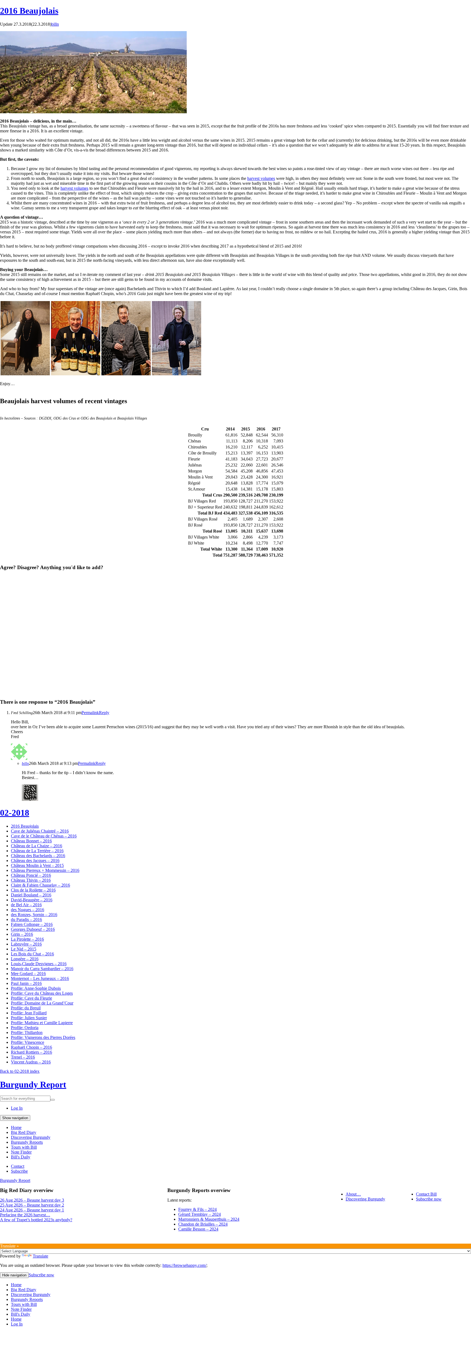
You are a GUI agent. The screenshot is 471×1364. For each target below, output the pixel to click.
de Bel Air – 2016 (26, 904)
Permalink (90, 712)
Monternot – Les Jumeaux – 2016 (40, 978)
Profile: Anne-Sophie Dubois (36, 988)
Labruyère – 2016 (26, 944)
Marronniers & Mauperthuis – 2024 (208, 1219)
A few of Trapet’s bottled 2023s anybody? (36, 1219)
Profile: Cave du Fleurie (31, 998)
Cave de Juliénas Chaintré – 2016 (40, 831)
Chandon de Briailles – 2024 (203, 1224)
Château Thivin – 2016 (31, 880)
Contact (17, 1166)
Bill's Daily (20, 1157)
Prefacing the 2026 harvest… (25, 1215)
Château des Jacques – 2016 (35, 860)
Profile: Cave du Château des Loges (42, 993)
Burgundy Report (33, 1084)
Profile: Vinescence (27, 1042)
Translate (40, 1256)
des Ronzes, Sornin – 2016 (34, 914)
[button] (25, 338)
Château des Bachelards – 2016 (38, 855)
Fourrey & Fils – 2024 (197, 1209)
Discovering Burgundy (30, 1137)
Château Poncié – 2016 (31, 875)
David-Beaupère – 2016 (31, 900)
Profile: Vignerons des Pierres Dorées (43, 1037)
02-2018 (14, 813)
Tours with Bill (24, 1147)
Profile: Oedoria (24, 1027)
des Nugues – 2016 (27, 909)
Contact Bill (426, 1194)
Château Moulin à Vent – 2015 (37, 865)
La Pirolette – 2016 (27, 939)
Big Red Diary (23, 1132)
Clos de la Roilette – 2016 (33, 890)
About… (353, 1194)
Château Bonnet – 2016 (31, 841)
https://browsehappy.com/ (184, 1265)
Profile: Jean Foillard (29, 1013)
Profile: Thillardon (27, 1032)
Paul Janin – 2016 (26, 983)
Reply (104, 712)
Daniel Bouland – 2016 (31, 895)
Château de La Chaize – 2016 (36, 845)
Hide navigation (14, 1275)
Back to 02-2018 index (20, 1071)
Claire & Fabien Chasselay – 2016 (40, 885)
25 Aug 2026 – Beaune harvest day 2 (32, 1205)
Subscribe (19, 1171)
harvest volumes (261, 178)
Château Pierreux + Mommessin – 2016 (45, 870)
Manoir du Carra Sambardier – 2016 (42, 968)
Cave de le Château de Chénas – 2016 (44, 836)
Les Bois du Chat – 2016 (32, 954)
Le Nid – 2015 (23, 949)
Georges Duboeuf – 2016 (33, 929)
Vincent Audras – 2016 (31, 1062)
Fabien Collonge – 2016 (32, 924)
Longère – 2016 (24, 958)
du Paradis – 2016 (26, 919)
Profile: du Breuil (26, 1008)
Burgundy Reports (27, 1142)
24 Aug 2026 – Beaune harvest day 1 (32, 1210)
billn (55, 24)
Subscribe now (429, 1199)
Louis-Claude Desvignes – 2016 (39, 963)
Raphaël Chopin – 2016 (31, 1047)
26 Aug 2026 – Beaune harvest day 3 (32, 1200)
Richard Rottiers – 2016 (31, 1052)
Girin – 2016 (22, 934)
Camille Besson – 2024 (198, 1229)
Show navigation (15, 1118)
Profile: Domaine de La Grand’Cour (42, 1003)
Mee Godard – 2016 (28, 973)
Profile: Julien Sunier (29, 1017)
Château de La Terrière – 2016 (37, 850)
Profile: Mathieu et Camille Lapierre (42, 1022)
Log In (17, 1108)
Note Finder (21, 1152)
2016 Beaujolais (29, 11)
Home (16, 1127)
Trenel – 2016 (23, 1057)
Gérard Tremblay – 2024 (199, 1214)
